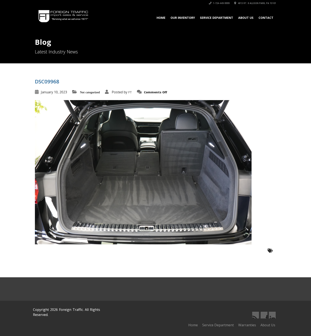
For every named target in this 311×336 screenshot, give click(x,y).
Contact (266, 18)
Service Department (216, 18)
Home (161, 18)
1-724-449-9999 (221, 3)
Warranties (247, 325)
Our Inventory (183, 18)
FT (130, 92)
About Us (245, 18)
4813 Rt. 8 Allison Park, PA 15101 (256, 3)
